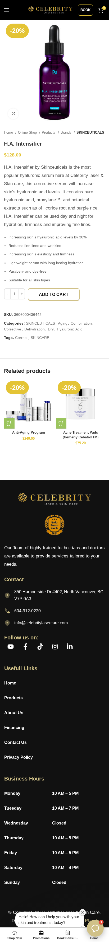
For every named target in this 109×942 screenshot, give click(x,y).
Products (49, 132)
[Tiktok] (40, 646)
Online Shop (28, 132)
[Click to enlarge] (13, 113)
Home (9, 132)
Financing (14, 727)
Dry (51, 329)
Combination (81, 323)
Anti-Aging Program (28, 432)
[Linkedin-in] (69, 646)
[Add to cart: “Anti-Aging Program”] (9, 423)
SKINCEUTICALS (90, 132)
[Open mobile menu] (6, 10)
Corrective (12, 329)
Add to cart (54, 294)
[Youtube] (10, 646)
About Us (13, 712)
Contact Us (15, 742)
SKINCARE (40, 337)
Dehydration (34, 329)
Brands (66, 132)
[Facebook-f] (25, 646)
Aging (62, 323)
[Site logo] (50, 9)
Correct (21, 337)
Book (85, 10)
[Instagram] (55, 646)
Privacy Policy (19, 757)
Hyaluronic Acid (70, 329)
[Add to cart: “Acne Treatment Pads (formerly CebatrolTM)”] (61, 423)
